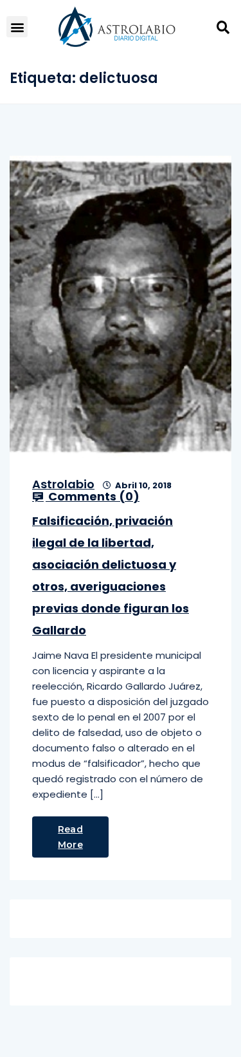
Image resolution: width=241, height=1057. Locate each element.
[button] (17, 26)
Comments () (92, 496)
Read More (70, 836)
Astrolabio (63, 484)
